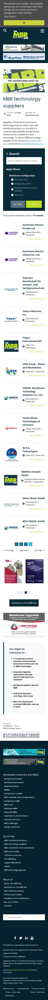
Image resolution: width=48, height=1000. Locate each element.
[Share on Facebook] (5, 736)
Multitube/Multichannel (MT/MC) (25, 189)
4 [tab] (29, 592)
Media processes (11, 786)
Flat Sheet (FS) (21, 179)
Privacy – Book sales (12, 992)
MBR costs (8, 804)
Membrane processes (14, 782)
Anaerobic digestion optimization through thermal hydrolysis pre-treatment (23, 676)
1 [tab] (19, 592)
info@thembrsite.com (32, 143)
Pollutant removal (12, 819)
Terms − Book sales (37, 992)
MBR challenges (11, 823)
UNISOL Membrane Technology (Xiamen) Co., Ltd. (34, 391)
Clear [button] (19, 204)
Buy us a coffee (11, 902)
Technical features (12, 855)
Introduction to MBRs (13, 793)
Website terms (8, 988)
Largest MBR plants (12, 862)
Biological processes (13, 778)
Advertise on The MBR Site (24, 603)
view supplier (35, 238)
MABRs (7, 790)
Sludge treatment (12, 827)
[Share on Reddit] (24, 736)
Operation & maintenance (16, 816)
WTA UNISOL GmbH (34, 521)
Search (35, 204)
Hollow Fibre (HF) (22, 183)
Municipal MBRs (11, 808)
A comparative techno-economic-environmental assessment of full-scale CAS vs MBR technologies (25, 662)
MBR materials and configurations (19, 797)
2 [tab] (22, 592)
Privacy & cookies (38, 988)
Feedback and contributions (16, 898)
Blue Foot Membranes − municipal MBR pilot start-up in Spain (26, 704)
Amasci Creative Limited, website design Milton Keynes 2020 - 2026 (22, 981)
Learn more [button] (9, 16)
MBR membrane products (15, 840)
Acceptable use (23, 988)
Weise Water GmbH (34, 498)
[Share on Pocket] (28, 736)
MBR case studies (11, 851)
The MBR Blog (10, 859)
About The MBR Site (12, 883)
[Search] (5, 30)
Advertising (9, 995)
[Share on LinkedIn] (14, 736)
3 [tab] (26, 592)
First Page (10, 550)
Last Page (38, 550)
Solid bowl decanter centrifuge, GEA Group (23, 694)
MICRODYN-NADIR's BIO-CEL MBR (26, 686)
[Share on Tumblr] (19, 736)
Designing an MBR (12, 801)
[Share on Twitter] (10, 736)
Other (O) (18, 195)
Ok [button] (24, 22)
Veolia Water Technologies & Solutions (31, 421)
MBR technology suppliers (15, 844)
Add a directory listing (13, 891)
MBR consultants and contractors (19, 848)
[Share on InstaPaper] (33, 736)
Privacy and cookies (13, 894)
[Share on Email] (37, 736)
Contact (8, 905)
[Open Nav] (42, 31)
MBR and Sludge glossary (15, 870)
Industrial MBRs (10, 812)
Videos (7, 866)
